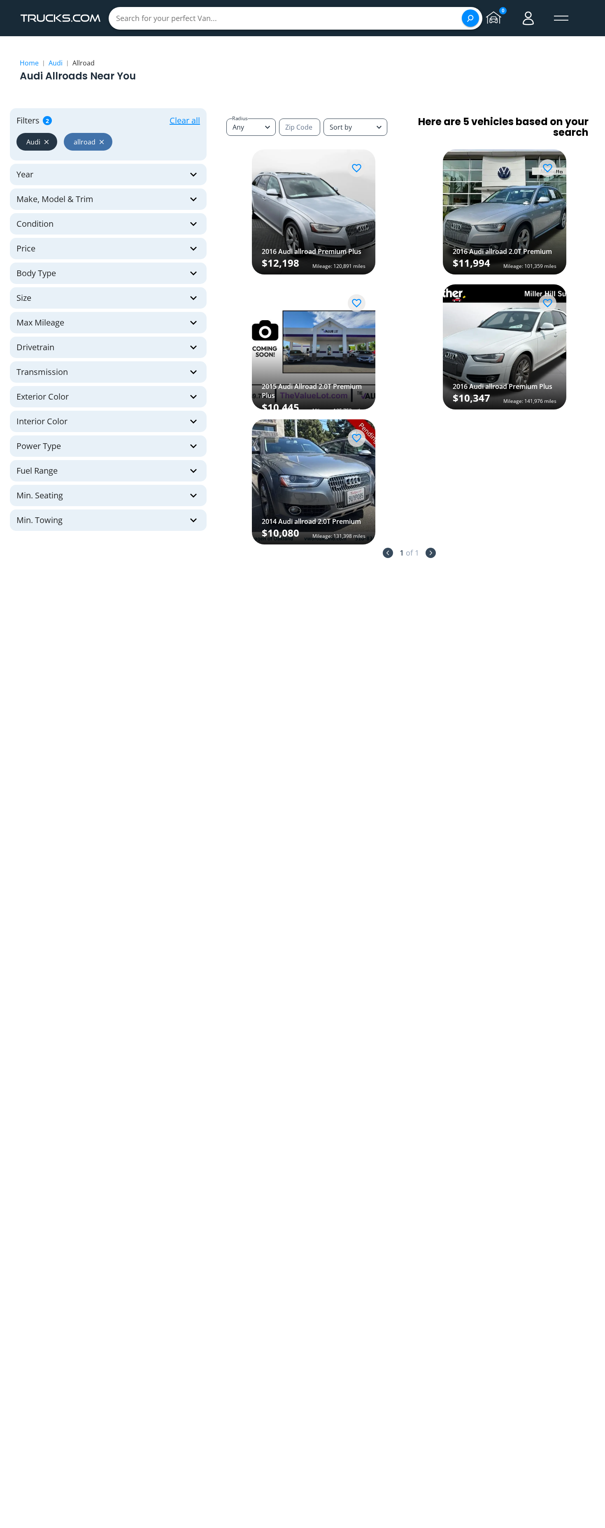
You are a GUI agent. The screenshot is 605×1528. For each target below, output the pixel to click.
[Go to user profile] (528, 18)
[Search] (470, 18)
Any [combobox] (238, 127)
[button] (36, 142)
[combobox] (355, 127)
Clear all (185, 120)
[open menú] (561, 18)
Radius (240, 118)
